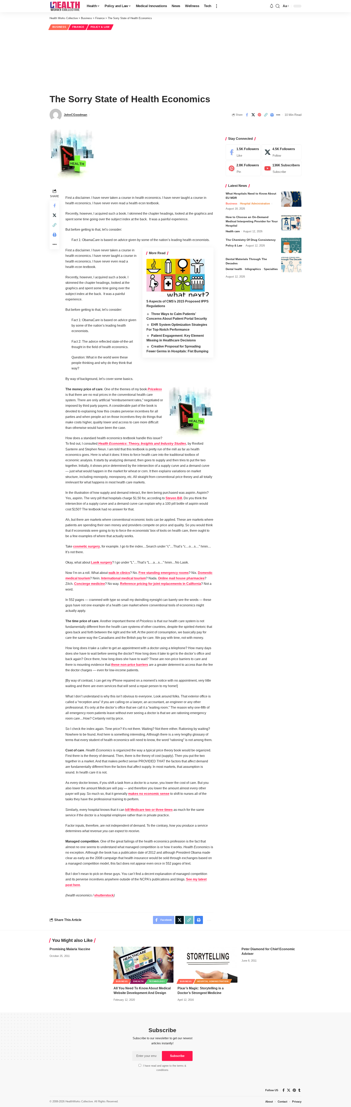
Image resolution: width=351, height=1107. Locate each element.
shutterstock (104, 895)
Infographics (253, 269)
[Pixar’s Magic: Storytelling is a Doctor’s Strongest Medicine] (207, 965)
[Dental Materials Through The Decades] (291, 264)
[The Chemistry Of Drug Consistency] (291, 245)
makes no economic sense (148, 793)
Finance (78, 27)
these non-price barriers (129, 664)
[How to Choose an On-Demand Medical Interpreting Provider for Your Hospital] (291, 222)
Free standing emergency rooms (164, 572)
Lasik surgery (101, 562)
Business (59, 27)
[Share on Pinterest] (259, 115)
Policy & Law (100, 27)
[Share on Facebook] (247, 115)
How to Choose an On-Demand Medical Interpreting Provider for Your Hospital (252, 221)
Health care (233, 231)
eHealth (138, 981)
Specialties (271, 269)
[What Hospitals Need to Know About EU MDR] (291, 199)
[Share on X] (253, 115)
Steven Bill (174, 498)
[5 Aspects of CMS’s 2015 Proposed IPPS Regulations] (177, 278)
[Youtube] (281, 168)
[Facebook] (243, 152)
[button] (216, 6)
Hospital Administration (255, 203)
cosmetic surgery (86, 546)
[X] (281, 152)
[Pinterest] (243, 168)
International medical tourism (123, 578)
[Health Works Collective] (65, 6)
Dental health (234, 269)
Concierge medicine (89, 583)
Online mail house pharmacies (181, 578)
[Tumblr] (299, 1090)
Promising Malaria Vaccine (70, 949)
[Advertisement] (175, 61)
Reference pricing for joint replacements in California (160, 583)
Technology (157, 981)
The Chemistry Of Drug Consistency (251, 239)
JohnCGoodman (75, 114)
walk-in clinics (119, 572)
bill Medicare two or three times (149, 809)
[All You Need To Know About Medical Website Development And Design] (143, 965)
